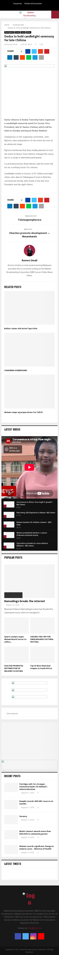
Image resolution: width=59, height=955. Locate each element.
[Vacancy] (11, 819)
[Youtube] (41, 936)
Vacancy (23, 816)
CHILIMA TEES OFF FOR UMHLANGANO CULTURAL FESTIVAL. (42, 639)
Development (9, 32)
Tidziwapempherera (29, 220)
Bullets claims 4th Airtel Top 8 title (20, 328)
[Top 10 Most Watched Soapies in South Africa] (42, 654)
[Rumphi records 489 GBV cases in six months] (11, 804)
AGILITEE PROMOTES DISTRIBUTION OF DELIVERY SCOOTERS (13, 668)
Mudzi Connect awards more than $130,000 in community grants (35, 833)
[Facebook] (18, 936)
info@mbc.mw (35, 928)
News (29, 32)
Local (17, 32)
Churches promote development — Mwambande (29, 235)
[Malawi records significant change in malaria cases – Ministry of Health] (11, 849)
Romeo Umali (12, 44)
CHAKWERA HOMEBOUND (15, 370)
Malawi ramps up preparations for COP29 (23, 412)
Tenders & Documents (33, 4)
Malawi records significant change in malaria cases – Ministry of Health (36, 848)
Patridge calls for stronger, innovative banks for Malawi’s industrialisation (33, 786)
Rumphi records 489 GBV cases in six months (36, 802)
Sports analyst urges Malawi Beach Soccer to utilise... (15, 639)
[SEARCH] (52, 714)
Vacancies (17, 4)
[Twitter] (25, 936)
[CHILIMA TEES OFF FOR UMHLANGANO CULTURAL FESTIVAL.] (42, 625)
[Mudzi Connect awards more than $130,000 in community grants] (11, 834)
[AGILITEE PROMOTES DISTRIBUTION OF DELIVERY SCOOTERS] (16, 654)
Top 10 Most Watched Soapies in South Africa (41, 667)
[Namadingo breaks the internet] (29, 581)
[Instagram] (33, 936)
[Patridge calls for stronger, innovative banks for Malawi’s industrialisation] (11, 787)
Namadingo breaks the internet (24, 601)
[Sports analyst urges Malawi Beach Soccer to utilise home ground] (16, 625)
